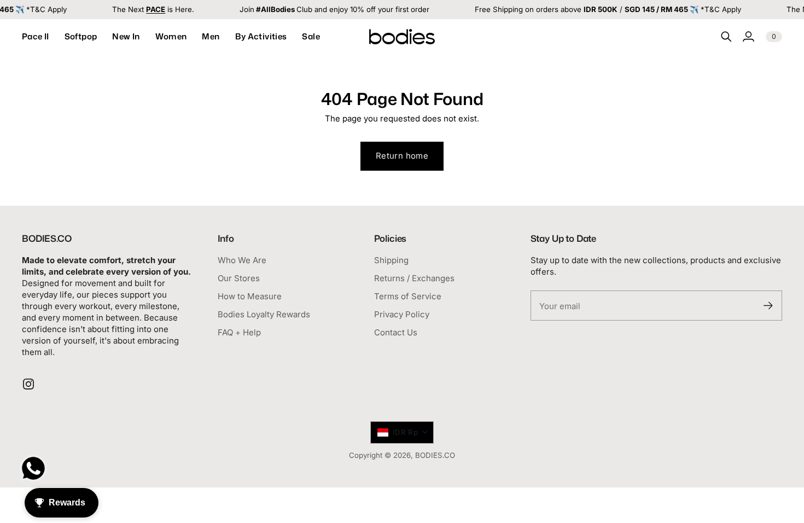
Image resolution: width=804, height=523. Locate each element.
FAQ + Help (239, 332)
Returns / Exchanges (414, 278)
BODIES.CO (435, 455)
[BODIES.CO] (402, 36)
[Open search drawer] (726, 37)
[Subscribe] (768, 306)
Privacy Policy (401, 314)
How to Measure (250, 296)
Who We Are (242, 260)
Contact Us (395, 332)
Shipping (391, 260)
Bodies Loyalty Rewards (264, 314)
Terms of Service (407, 296)
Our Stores (239, 278)
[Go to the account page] (748, 37)
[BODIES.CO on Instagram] (28, 384)
